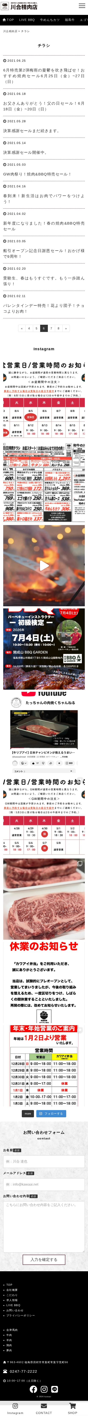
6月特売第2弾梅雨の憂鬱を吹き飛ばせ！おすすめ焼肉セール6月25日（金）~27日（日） (44, 76)
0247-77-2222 (23, 1371)
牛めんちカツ (50, 19)
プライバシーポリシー (20, 1315)
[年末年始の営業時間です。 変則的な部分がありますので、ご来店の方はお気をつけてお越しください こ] (44, 1065)
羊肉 (9, 1340)
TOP (10, 19)
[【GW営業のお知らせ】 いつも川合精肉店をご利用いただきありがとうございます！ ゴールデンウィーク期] (44, 815)
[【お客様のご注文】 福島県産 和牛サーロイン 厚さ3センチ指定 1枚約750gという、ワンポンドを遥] (44, 899)
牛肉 (9, 1335)
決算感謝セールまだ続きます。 (32, 131)
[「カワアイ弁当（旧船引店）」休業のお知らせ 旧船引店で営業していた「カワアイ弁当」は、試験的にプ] (44, 982)
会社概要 (12, 1289)
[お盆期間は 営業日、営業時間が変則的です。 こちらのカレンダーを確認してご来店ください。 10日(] (44, 399)
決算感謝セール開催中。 (26, 152)
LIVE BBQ (27, 19)
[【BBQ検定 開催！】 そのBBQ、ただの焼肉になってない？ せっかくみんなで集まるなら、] (44, 649)
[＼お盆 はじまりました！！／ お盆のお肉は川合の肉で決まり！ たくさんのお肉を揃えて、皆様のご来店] (44, 482)
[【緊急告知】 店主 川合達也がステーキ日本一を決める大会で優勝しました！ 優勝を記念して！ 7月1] (44, 565)
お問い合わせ (14, 1310)
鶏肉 (9, 1345)
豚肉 (9, 1350)
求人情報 (12, 1300)
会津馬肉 (12, 1329)
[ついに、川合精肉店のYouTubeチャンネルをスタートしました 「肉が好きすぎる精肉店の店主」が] (44, 732)
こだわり (12, 1295)
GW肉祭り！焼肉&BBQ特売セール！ (37, 174)
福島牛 (70, 19)
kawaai (47, 1396)
